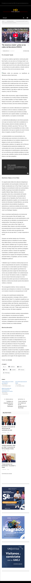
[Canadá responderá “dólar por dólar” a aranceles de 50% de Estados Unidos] (9, 439)
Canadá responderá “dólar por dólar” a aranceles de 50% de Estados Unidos (8, 447)
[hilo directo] (15, 10)
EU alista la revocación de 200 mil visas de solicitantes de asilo (16, 3)
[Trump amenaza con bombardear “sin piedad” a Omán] (9, 457)
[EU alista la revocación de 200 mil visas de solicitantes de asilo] (9, 420)
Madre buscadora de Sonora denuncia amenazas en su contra (7, 390)
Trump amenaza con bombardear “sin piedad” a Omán (9, 465)
